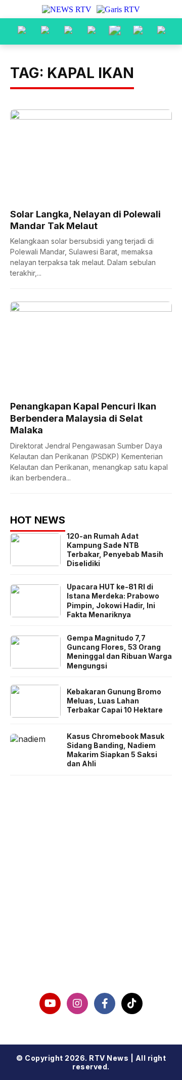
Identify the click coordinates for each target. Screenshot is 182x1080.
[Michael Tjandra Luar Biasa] (68, 31)
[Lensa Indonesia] (21, 31)
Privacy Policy (91, 918)
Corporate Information (91, 902)
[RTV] (161, 31)
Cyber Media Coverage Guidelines (91, 934)
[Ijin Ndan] (45, 31)
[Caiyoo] (91, 31)
